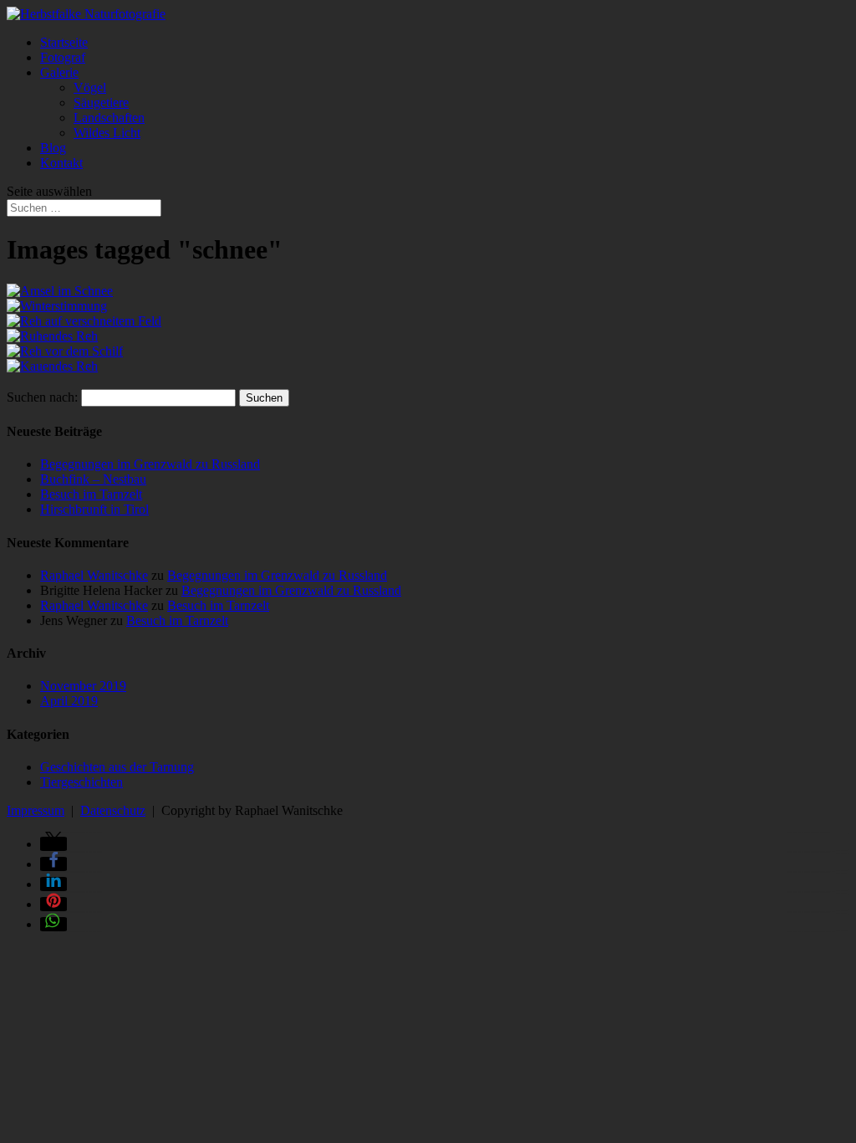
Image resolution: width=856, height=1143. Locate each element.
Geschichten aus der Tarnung (117, 767)
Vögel (90, 87)
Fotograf (62, 57)
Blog (53, 148)
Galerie (59, 72)
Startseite (64, 42)
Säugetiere (101, 102)
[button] (53, 844)
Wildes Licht (107, 133)
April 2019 (69, 701)
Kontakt (61, 163)
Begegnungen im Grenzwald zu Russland (150, 464)
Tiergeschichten (81, 782)
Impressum (35, 810)
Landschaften (109, 117)
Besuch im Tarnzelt (91, 494)
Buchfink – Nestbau (93, 479)
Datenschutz (112, 810)
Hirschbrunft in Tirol (94, 509)
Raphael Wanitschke (94, 575)
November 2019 (83, 686)
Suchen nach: (42, 397)
